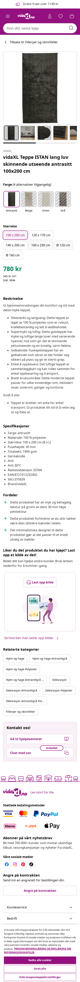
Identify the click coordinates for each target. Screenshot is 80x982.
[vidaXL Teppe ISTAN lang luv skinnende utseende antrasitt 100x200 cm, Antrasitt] (40, 88)
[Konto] (50, 16)
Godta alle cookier (40, 960)
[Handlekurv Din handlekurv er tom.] (71, 16)
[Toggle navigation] (7, 16)
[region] (40, 953)
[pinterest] (23, 864)
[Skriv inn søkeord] (71, 28)
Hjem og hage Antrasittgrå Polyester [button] (26, 680)
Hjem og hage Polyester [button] (21, 669)
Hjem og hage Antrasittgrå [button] (49, 658)
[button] (37, 4)
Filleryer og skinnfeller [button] (20, 711)
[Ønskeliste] (61, 16)
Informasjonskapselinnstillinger (40, 977)
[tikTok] (31, 864)
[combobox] (40, 28)
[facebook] (7, 864)
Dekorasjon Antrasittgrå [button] (21, 690)
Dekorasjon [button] (59, 680)
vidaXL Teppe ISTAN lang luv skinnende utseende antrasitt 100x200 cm (37, 164)
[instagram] (15, 864)
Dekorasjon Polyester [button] (58, 690)
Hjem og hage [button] (15, 658)
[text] (12, 269)
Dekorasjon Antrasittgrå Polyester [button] (26, 701)
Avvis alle (40, 968)
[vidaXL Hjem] (26, 16)
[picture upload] (40, 609)
